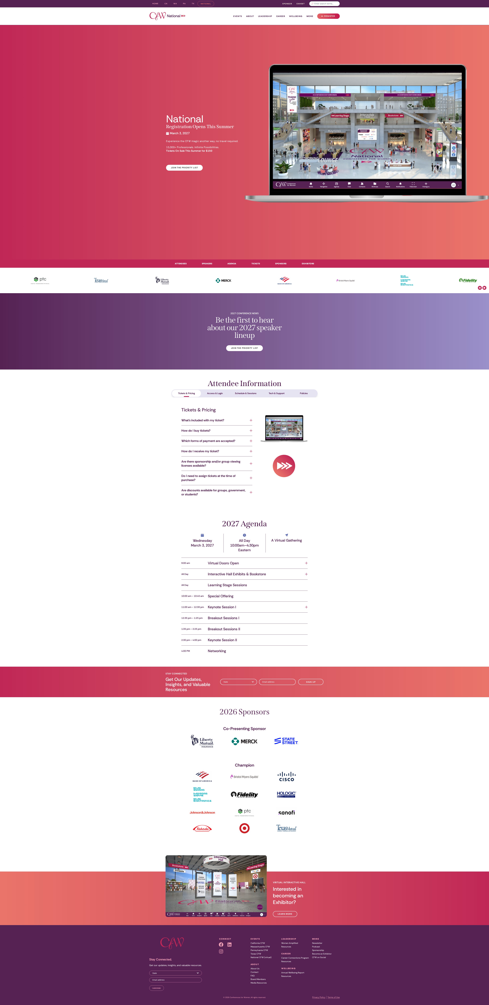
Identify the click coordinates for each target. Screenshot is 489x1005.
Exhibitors (308, 263)
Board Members (258, 979)
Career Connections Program (295, 958)
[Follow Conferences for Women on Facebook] (221, 944)
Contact (254, 972)
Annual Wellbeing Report (292, 972)
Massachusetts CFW (260, 946)
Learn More (285, 914)
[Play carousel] (484, 288)
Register (329, 17)
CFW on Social (319, 957)
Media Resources (259, 982)
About (250, 16)
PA (186, 4)
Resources (286, 946)
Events (237, 16)
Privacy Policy (318, 997)
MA (177, 4)
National (207, 4)
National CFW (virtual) (261, 957)
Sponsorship (318, 950)
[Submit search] (312, 4)
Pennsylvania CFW (259, 950)
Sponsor (287, 3)
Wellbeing (295, 16)
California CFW (258, 943)
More (310, 16)
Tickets (256, 263)
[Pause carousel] (480, 288)
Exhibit (301, 3)
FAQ (253, 975)
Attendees (181, 263)
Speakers (207, 263)
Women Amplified (289, 943)
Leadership (265, 16)
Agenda (231, 263)
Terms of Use (334, 997)
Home (155, 3)
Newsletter (317, 943)
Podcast (316, 946)
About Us (255, 968)
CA (168, 4)
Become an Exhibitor (322, 953)
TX (195, 4)
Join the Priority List (184, 167)
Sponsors (280, 263)
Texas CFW (256, 953)
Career (280, 16)
